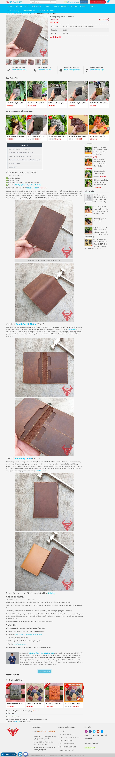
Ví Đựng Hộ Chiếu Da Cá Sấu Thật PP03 (20, 703)
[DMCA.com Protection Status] (89, 749)
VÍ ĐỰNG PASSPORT (28, 13)
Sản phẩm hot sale (73, 2)
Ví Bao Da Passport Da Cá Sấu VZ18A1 (77, 703)
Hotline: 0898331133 (98, 2)
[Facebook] (90, 731)
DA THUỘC (51, 11)
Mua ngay (84, 2)
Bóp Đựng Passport (21, 185)
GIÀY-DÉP (64, 6)
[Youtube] (98, 731)
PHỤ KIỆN (42, 11)
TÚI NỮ (55, 6)
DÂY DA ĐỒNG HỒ (29, 11)
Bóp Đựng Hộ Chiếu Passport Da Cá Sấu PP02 (61, 703)
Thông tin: (12, 167)
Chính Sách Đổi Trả (44, 70)
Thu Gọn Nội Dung (44, 671)
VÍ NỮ (27, 6)
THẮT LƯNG (36, 6)
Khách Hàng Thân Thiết (67, 750)
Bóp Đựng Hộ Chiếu (26, 324)
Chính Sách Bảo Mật (97, 70)
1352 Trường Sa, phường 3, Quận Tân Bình (28, 634)
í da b (38, 471)
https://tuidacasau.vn (19, 644)
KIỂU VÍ (18, 6)
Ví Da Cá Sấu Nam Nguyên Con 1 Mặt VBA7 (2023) (44, 136)
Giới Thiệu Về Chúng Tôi (67, 734)
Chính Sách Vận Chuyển (72, 70)
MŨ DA (73, 6)
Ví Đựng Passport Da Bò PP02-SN (19, 149)
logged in (17, 721)
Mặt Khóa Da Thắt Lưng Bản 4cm (80, 136)
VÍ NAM (10, 6)
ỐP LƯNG (93, 6)
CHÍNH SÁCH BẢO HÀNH (67, 744)
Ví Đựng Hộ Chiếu (35, 185)
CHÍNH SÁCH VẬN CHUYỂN (68, 747)
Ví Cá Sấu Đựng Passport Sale (36, 703)
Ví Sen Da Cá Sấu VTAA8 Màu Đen (18, 136)
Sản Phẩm (17, 13)
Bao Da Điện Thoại (13, 11)
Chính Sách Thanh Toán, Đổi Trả (69, 737)
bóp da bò (72, 329)
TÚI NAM (46, 6)
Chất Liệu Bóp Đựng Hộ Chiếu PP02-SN (21, 152)
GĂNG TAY (83, 6)
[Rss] (86, 731)
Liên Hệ (62, 731)
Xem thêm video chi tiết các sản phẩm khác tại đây (25, 160)
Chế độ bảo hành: (15, 163)
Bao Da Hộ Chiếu (23, 458)
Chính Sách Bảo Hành (19, 70)
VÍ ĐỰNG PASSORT (32, 188)
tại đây (51, 593)
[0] (108, 1)
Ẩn (27, 145)
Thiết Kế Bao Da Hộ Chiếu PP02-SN (20, 156)
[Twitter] (94, 731)
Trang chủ (9, 13)
